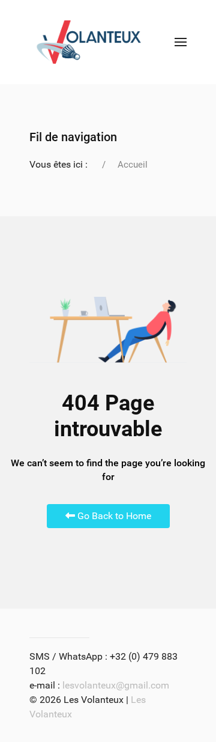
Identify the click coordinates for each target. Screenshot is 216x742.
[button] (181, 42)
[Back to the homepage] (88, 42)
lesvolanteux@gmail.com (115, 685)
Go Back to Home (113, 516)
